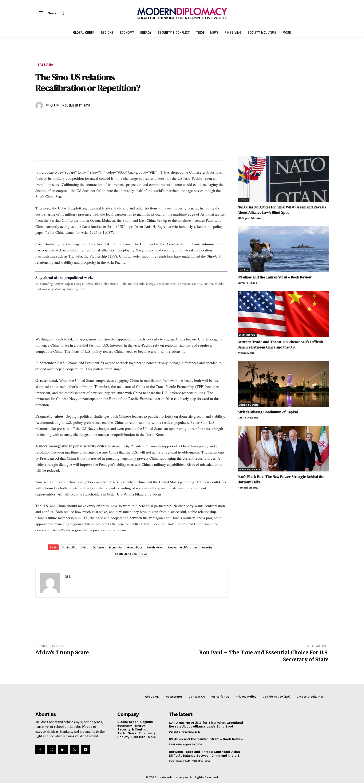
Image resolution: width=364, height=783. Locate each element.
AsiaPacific (69, 547)
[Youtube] (85, 749)
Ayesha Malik (246, 352)
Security (207, 547)
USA (144, 554)
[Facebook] (39, 117)
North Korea (155, 547)
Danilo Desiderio (248, 417)
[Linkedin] (68, 117)
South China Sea (126, 554)
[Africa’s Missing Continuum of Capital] (283, 384)
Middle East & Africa (249, 469)
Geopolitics (134, 547)
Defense (98, 547)
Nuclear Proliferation (182, 547)
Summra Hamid (247, 282)
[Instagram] (51, 749)
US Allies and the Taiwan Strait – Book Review (275, 277)
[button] (57, 13)
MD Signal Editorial (250, 218)
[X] (49, 117)
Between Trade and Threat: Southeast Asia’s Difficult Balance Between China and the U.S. (280, 344)
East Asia (45, 64)
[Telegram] (88, 117)
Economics (115, 547)
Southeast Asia (247, 334)
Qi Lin (54, 105)
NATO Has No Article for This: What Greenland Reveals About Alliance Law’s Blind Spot (282, 210)
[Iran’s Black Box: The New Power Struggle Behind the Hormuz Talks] (283, 448)
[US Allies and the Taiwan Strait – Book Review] (283, 249)
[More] (98, 117)
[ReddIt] (78, 117)
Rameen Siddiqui (248, 487)
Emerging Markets (248, 404)
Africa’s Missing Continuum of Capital (268, 411)
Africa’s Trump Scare (62, 652)
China (84, 547)
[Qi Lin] (39, 105)
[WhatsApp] (59, 117)
